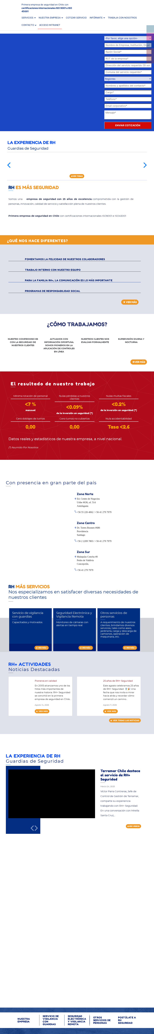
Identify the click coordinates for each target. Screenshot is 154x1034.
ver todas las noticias (126, 720)
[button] (9, 165)
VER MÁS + (42, 648)
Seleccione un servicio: (98, 882)
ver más (43, 711)
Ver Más (131, 302)
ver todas (77, 176)
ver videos (134, 826)
